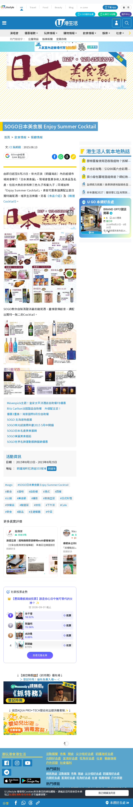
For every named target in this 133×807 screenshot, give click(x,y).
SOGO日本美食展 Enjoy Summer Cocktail (44, 485)
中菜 (49, 511)
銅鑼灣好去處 (104, 754)
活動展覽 (52, 754)
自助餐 (34, 491)
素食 (9, 491)
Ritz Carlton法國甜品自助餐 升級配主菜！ (34, 408)
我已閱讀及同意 (106, 793)
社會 (99, 758)
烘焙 (38, 505)
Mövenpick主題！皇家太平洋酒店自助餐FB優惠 (36, 403)
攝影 (35, 498)
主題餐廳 (35, 511)
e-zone (84, 7)
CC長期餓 (15, 147)
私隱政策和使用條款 (20, 794)
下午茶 (51, 505)
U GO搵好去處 (87, 14)
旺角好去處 (87, 758)
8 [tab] (62, 47)
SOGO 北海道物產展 (19, 419)
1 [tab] (58, 42)
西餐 (58, 491)
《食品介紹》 (54, 196)
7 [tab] (58, 47)
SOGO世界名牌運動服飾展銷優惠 (27, 442)
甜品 (21, 511)
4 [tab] (69, 42)
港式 (47, 491)
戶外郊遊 (52, 762)
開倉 (71, 754)
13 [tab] (67, 51)
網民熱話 (51, 773)
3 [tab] (65, 42)
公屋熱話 (33, 39)
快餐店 (10, 505)
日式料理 (66, 498)
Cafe (64, 505)
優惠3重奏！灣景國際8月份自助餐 (28, 414)
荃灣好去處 (70, 758)
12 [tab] (76, 47)
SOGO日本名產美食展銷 (22, 430)
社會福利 (66, 762)
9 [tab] (65, 47)
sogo (9, 485)
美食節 (22, 498)
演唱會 (14, 33)
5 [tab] (72, 42)
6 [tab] (76, 42)
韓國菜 (25, 505)
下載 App (112, 7)
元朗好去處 (53, 758)
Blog (71, 7)
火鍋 (9, 498)
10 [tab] (69, 47)
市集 (63, 754)
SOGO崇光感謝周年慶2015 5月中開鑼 (30, 425)
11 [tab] (72, 47)
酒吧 (21, 491)
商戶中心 (126, 14)
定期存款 (61, 39)
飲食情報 (20, 137)
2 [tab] (62, 42)
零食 (9, 511)
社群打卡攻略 (109, 14)
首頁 (7, 137)
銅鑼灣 (52, 468)
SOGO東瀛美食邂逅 (19, 436)
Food (45, 7)
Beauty (58, 7)
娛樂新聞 (47, 39)
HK (21, 7)
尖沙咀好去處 (85, 754)
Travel (33, 7)
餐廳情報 (37, 137)
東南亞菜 (50, 498)
